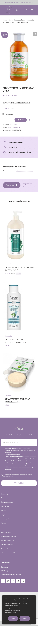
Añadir (22, 120)
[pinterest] (13, 581)
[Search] (27, 10)
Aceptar (13, 618)
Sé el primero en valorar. (10, 95)
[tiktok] (18, 581)
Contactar (4, 567)
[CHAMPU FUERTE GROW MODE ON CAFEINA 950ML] (14, 210)
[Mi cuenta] (17, 10)
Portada (5, 20)
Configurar (30, 599)
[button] (35, 34)
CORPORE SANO (14, 127)
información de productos (24, 171)
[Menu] (32, 10)
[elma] (19, 426)
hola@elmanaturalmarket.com (11, 574)
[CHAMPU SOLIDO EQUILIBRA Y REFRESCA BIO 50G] (19, 354)
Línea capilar (30, 20)
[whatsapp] (23, 581)
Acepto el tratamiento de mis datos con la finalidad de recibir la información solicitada (17, 475)
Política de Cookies (25, 601)
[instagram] (8, 581)
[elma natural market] (8, 6)
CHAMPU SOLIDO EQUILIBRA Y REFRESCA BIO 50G (17, 400)
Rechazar (24, 618)
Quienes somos (6, 562)
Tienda (11, 20)
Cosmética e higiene (20, 20)
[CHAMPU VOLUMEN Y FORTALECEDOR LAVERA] (13, 283)
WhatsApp (4, 571)
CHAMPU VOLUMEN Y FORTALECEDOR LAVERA (15, 341)
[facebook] (3, 581)
